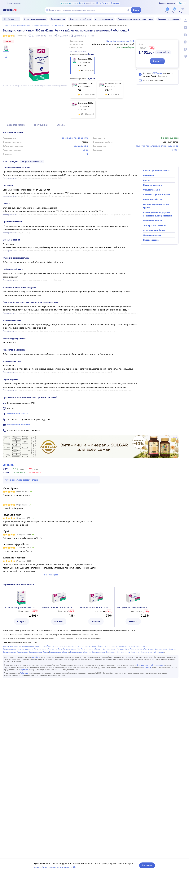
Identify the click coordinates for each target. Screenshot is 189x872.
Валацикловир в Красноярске (15, 652)
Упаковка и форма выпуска (156, 194)
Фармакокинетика (152, 235)
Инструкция (41, 124)
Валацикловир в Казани (59, 652)
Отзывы (60, 124)
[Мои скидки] (185, 27)
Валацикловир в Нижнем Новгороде (18, 649)
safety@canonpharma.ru (18, 424)
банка (85, 149)
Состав (146, 180)
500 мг (175, 149)
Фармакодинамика (152, 220)
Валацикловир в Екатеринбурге (116, 649)
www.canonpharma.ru (17, 413)
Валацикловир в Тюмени (91, 649)
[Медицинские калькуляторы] (185, 42)
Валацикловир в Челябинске (104, 652)
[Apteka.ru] (12, 10)
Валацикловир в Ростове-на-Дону (48, 649)
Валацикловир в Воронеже (115, 646)
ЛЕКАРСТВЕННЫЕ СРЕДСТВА (20, 25)
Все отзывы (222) (51, 575)
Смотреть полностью (30, 161)
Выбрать (21, 621)
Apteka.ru (36, 657)
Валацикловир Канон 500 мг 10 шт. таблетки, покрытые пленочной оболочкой (58, 607)
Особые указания (151, 189)
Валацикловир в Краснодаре (64, 646)
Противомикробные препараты (41, 25)
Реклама (174, 437)
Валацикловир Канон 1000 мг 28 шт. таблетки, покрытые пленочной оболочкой (133, 607)
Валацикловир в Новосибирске (90, 646)
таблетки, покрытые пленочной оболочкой (157, 145)
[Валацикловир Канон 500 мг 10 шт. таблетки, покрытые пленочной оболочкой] (83, 89)
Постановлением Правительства (151, 665)
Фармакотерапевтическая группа (156, 206)
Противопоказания (152, 184)
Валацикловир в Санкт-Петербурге (36, 646)
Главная (6, 25)
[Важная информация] (185, 49)
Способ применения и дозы (156, 170)
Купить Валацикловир (12, 646)
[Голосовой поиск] (128, 10)
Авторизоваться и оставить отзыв (21, 479)
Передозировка (151, 239)
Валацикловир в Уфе (71, 649)
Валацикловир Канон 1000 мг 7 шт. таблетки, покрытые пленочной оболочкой (96, 607)
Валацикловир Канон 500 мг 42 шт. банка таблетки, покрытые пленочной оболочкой (21, 607)
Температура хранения (154, 225)
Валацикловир (60, 25)
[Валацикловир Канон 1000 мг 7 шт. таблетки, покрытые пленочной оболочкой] (110, 89)
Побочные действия (153, 199)
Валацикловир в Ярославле (152, 652)
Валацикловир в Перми (38, 652)
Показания (148, 175)
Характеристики (16, 124)
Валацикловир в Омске (137, 646)
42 (87, 153)
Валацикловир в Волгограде (142, 649)
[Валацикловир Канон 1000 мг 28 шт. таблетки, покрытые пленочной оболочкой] (83, 109)
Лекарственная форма (154, 230)
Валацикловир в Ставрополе (128, 652)
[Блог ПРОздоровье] (185, 34)
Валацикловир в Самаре (80, 652)
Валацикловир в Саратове (165, 649)
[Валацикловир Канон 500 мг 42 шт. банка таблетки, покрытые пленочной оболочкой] (82, 65)
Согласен (147, 865)
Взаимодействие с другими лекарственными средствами (157, 214)
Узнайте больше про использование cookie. (55, 867)
